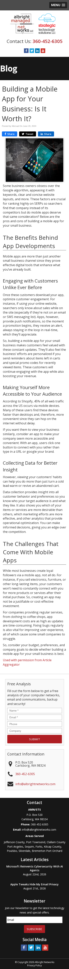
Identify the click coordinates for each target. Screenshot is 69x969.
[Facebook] (26, 50)
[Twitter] (32, 50)
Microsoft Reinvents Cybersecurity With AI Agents (34, 868)
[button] (58, 5)
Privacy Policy (34, 965)
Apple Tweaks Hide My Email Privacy (34, 884)
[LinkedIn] (37, 50)
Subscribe (34, 929)
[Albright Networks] (34, 23)
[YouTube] (43, 50)
